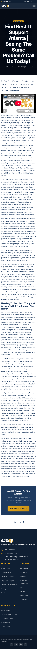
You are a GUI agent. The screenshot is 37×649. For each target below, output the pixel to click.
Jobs (21, 587)
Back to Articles (20, 522)
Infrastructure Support (9, 614)
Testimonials (24, 595)
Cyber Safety (5, 626)
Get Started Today (18, 509)
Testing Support (6, 610)
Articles (22, 591)
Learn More (24, 568)
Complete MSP (6, 572)
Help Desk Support (7, 581)
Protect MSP (5, 568)
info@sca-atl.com (11, 553)
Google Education (7, 618)
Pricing (3, 589)
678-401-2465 (10, 550)
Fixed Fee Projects (7, 576)
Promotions (23, 572)
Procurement (5, 622)
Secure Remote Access (9, 585)
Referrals (23, 576)
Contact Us (23, 599)
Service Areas (6, 593)
